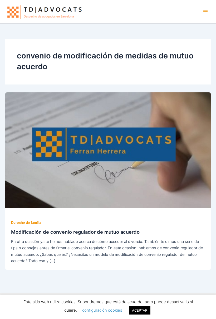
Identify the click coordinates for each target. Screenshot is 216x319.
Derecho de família (26, 223)
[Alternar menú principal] (205, 11)
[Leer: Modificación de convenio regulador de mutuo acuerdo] (108, 149)
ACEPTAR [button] (139, 310)
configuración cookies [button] (102, 310)
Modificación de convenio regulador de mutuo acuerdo (75, 232)
